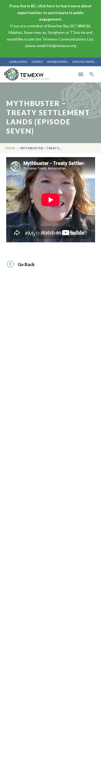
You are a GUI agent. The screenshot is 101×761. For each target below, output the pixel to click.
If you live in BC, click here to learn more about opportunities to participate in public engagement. (50, 12)
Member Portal (57, 61)
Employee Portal (83, 61)
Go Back (26, 264)
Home (10, 148)
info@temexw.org (61, 45)
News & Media (18, 61)
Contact (37, 61)
